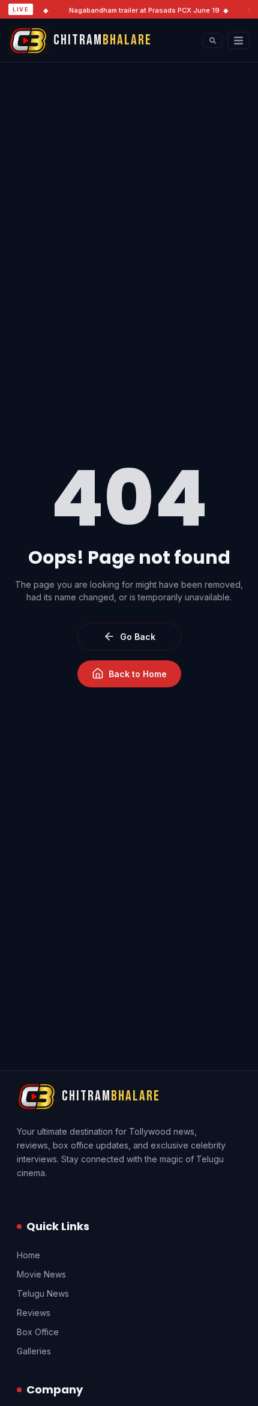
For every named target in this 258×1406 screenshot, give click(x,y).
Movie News (41, 1274)
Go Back (137, 637)
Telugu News (43, 1293)
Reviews (33, 1313)
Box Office (38, 1332)
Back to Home (138, 674)
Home (28, 1255)
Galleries (34, 1351)
